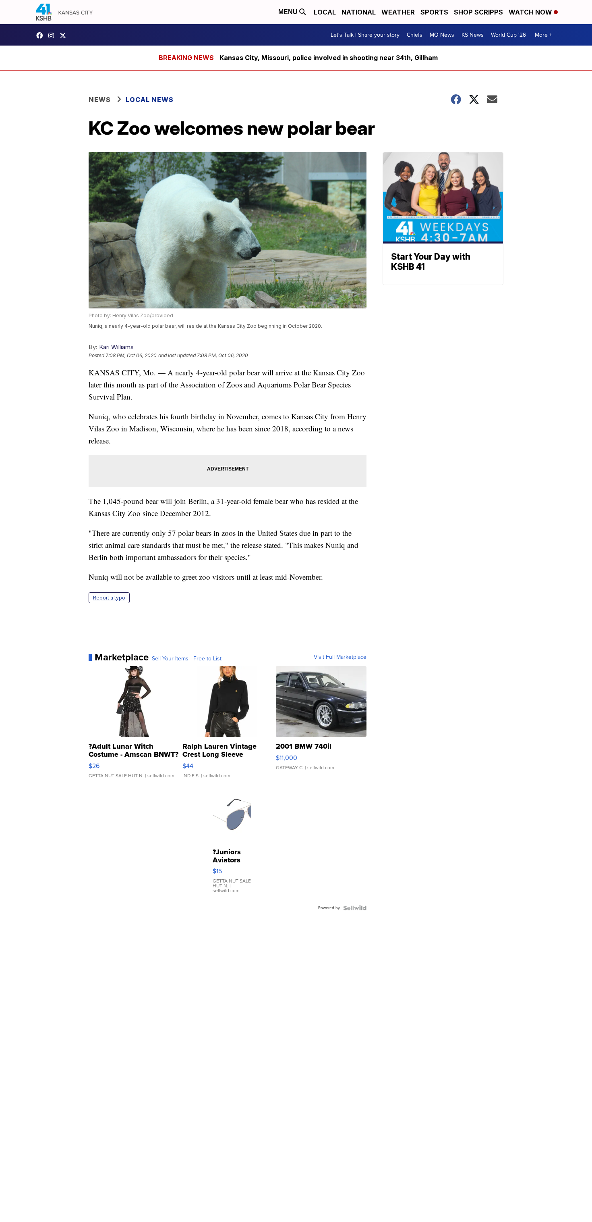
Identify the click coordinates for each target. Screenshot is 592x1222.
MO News (442, 35)
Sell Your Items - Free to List (186, 659)
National (359, 12)
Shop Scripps (478, 12)
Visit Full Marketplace (340, 657)
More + (543, 35)
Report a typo (109, 598)
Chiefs (414, 35)
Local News (150, 100)
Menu (288, 11)
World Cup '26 (508, 35)
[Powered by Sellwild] (354, 908)
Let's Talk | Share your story (365, 35)
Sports (434, 12)
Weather (398, 12)
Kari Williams (116, 347)
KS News (473, 35)
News (100, 100)
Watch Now (531, 12)
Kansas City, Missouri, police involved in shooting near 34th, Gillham (328, 58)
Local (325, 12)
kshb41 (41, 35)
